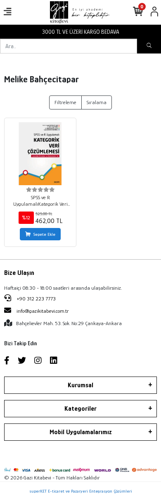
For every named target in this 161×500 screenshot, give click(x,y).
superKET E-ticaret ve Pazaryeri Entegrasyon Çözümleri (80, 490)
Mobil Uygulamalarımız (81, 432)
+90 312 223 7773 (35, 298)
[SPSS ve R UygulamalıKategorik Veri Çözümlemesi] (40, 153)
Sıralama (97, 102)
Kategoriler (80, 408)
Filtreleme (65, 102)
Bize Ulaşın (19, 273)
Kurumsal (80, 385)
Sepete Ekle (44, 234)
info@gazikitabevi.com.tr (43, 311)
